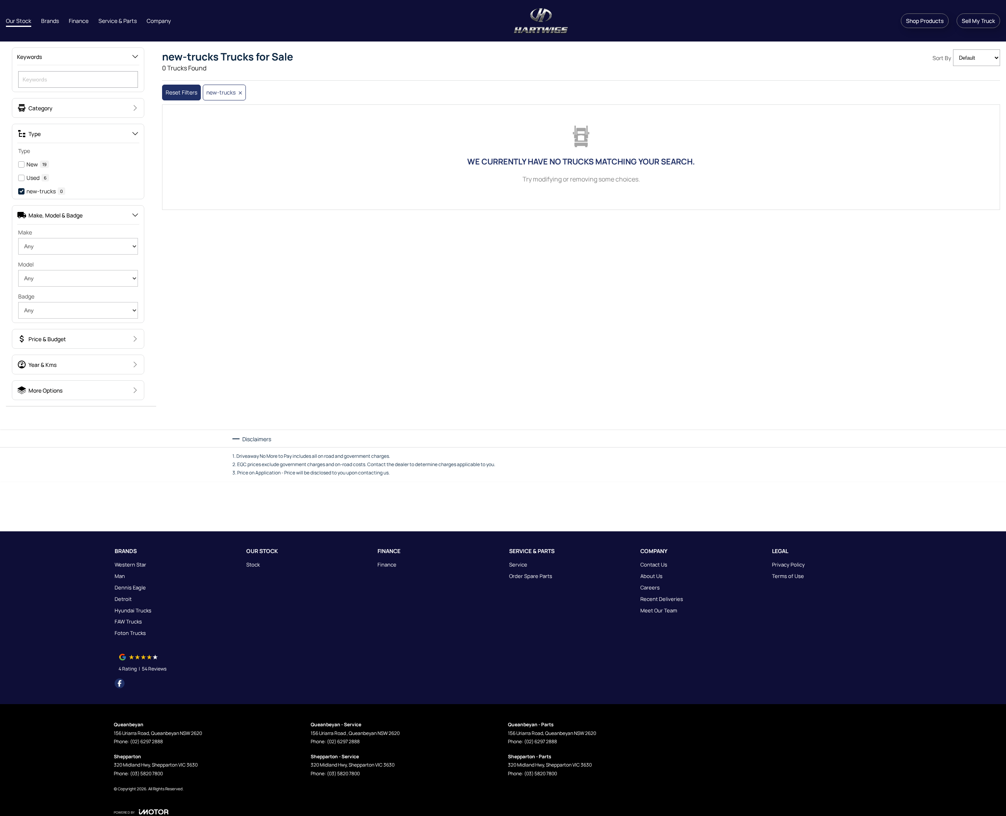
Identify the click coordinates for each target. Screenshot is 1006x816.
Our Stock (18, 21)
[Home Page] (540, 21)
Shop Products (925, 21)
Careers (650, 587)
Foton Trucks (130, 633)
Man (120, 576)
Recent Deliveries (661, 599)
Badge (26, 296)
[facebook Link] (120, 683)
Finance (79, 21)
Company (159, 21)
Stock (253, 564)
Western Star (130, 564)
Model (26, 264)
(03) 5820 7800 (146, 773)
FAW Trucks (128, 621)
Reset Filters (181, 92)
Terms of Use (788, 576)
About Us (651, 576)
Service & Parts (117, 21)
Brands (50, 21)
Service (518, 564)
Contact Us (653, 564)
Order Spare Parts (530, 576)
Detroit (123, 599)
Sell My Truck (978, 21)
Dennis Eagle (130, 587)
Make (25, 232)
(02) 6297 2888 (146, 741)
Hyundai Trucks (133, 610)
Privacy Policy (788, 564)
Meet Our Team (658, 610)
